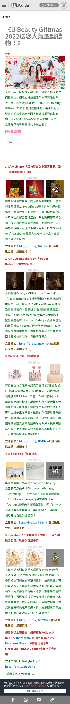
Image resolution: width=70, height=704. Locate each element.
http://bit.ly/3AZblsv (33, 246)
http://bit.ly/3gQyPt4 (34, 343)
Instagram (23, 638)
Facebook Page (15, 643)
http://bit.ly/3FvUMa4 (35, 441)
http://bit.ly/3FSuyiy (33, 522)
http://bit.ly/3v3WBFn (34, 620)
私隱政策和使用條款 (34, 685)
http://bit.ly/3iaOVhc (20, 666)
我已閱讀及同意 (35, 691)
